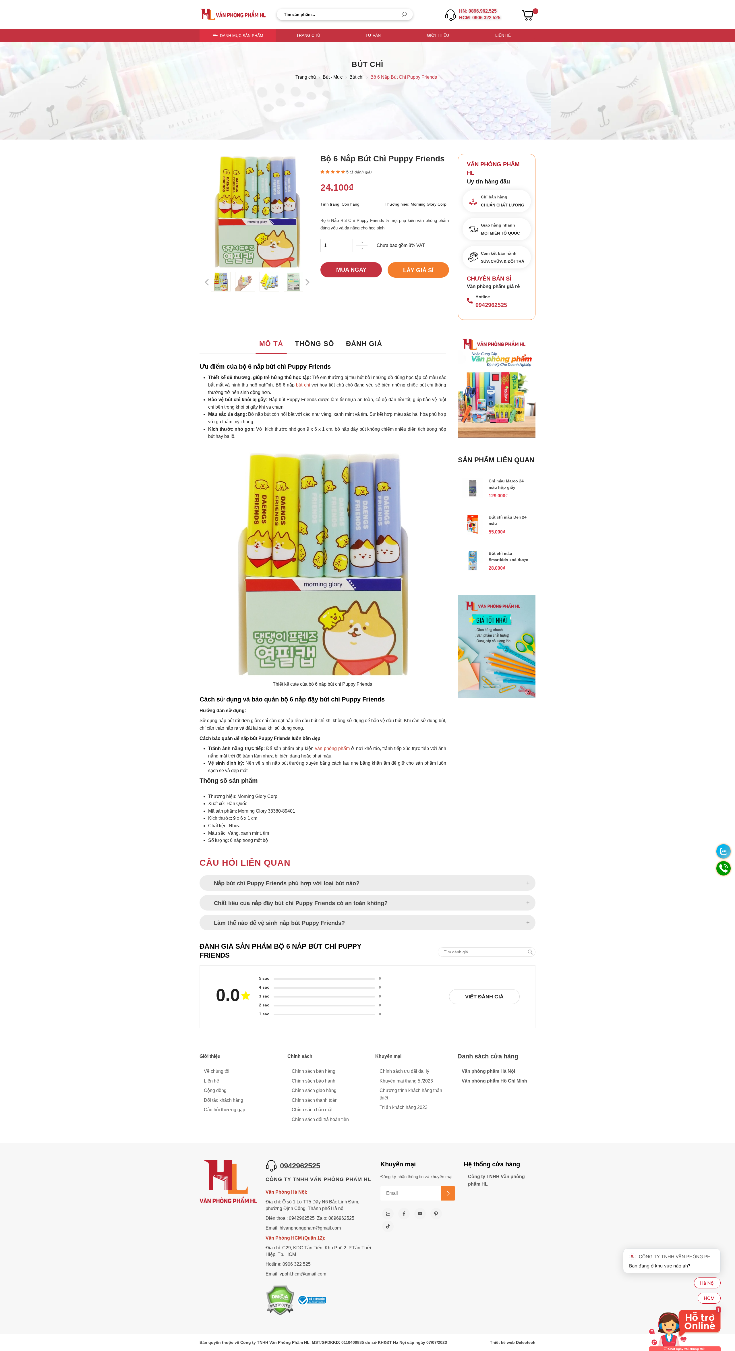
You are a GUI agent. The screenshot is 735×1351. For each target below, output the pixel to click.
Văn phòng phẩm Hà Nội (488, 1071)
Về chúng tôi (216, 1071)
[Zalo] (388, 1213)
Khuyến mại (388, 1056)
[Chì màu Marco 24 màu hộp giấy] (472, 496)
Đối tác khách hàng (223, 1100)
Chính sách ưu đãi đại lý (404, 1071)
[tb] (311, 1301)
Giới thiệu (438, 35)
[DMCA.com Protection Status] (280, 1301)
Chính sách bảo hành (313, 1081)
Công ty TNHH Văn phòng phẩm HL (496, 1180)
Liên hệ (503, 35)
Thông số (314, 343)
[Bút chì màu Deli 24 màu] (472, 533)
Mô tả (271, 343)
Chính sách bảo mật (312, 1109)
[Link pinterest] (436, 1213)
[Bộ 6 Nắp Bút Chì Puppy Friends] (221, 281)
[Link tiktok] (388, 1226)
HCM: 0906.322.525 (479, 17)
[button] (404, 15)
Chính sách (299, 1056)
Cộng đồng (215, 1090)
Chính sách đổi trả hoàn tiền (320, 1119)
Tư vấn (373, 35)
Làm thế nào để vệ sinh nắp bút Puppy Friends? (279, 923)
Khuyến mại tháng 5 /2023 (406, 1081)
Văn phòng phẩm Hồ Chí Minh (494, 1081)
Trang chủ (308, 35)
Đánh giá (364, 343)
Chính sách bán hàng (313, 1071)
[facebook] (404, 1213)
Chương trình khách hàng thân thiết (411, 1094)
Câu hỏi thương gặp (224, 1109)
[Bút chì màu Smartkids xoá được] (472, 569)
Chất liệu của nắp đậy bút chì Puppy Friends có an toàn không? (301, 903)
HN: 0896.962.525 (478, 11)
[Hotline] (470, 301)
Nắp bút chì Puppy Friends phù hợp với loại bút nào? (286, 883)
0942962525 (491, 305)
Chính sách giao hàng (314, 1090)
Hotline (482, 296)
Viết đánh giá (484, 997)
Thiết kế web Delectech (512, 1342)
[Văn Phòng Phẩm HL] (233, 14)
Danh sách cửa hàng (487, 1056)
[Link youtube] (420, 1213)
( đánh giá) (361, 172)
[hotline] (450, 15)
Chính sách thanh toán (315, 1100)
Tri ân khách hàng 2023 (404, 1107)
